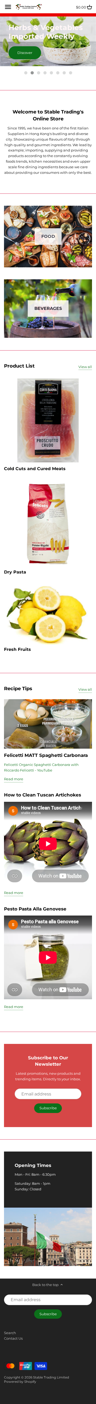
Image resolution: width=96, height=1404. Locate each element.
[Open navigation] (8, 7)
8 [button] (70, 72)
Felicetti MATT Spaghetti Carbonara (46, 755)
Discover (24, 52)
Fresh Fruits (17, 649)
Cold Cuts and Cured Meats (35, 468)
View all (85, 367)
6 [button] (57, 72)
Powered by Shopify (20, 1382)
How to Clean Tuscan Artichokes (42, 795)
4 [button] (44, 72)
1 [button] (25, 72)
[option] (48, 41)
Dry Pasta (15, 572)
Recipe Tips (18, 688)
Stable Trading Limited (51, 1377)
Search (10, 1333)
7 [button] (64, 72)
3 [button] (38, 72)
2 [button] (32, 72)
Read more (13, 779)
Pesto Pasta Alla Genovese (35, 909)
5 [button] (51, 72)
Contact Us (13, 1338)
